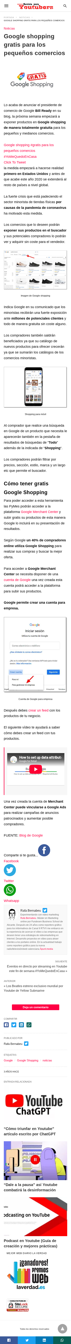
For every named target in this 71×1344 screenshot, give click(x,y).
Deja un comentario (35, 1007)
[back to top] (62, 1329)
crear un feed (38, 710)
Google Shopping (27, 1060)
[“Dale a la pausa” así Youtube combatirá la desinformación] (35, 1160)
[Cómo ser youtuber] (35, 5)
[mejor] (28, 1288)
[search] (65, 6)
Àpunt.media (46, 949)
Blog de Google (31, 835)
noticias (47, 1060)
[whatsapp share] (29, 1024)
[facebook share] (6, 1024)
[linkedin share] (21, 1024)
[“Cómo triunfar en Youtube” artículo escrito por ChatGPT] (35, 1104)
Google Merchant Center (39, 512)
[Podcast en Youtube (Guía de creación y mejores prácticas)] (35, 1216)
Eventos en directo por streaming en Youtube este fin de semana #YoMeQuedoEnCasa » (37, 968)
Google (8, 1060)
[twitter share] (13, 1024)
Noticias (24, 17)
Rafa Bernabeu (28, 918)
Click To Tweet (15, 162)
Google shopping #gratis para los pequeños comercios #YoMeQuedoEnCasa (29, 151)
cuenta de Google (17, 580)
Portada (9, 17)
